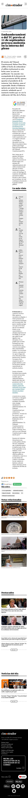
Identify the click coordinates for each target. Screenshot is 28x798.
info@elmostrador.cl (13, 739)
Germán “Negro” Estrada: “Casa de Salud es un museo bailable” (14, 696)
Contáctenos (4, 753)
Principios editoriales (6, 746)
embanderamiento (18, 490)
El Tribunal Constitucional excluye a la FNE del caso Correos (10, 567)
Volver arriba (4, 777)
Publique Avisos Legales (7, 752)
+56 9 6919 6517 (5, 739)
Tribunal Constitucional (8, 495)
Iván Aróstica (15, 493)
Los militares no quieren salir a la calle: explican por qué (12, 691)
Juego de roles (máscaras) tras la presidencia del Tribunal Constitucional (12, 534)
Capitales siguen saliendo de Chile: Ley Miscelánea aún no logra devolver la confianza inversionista (14, 628)
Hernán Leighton (11, 56)
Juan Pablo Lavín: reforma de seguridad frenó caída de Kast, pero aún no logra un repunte (14, 638)
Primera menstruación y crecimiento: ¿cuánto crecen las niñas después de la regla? (21, 293)
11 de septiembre (6, 490)
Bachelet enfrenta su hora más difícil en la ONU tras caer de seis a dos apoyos (13, 610)
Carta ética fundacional (7, 744)
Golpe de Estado (6, 493)
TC (22, 493)
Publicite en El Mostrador (7, 750)
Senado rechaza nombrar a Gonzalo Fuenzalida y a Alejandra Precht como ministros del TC (12, 517)
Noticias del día (9, 673)
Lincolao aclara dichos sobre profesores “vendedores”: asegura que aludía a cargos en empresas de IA (21, 211)
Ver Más (18, 56)
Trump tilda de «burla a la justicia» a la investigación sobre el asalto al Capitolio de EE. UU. (13, 551)
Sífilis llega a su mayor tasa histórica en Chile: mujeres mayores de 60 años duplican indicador (21, 264)
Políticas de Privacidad (6, 747)
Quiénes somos (5, 742)
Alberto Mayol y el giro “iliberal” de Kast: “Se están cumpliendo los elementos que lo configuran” (13, 645)
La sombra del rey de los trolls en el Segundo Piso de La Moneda (21, 238)
